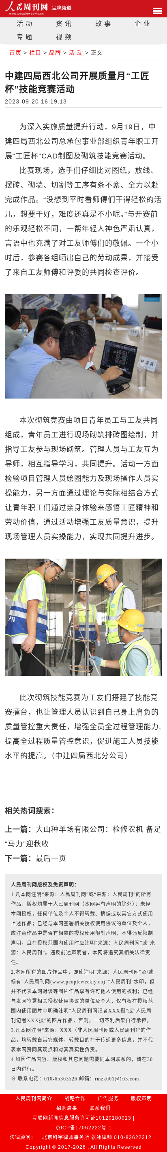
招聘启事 (66, 1108)
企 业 (142, 23)
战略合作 (75, 1098)
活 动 (24, 23)
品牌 (55, 52)
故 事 (103, 23)
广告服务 (108, 1098)
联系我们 (100, 1108)
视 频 (64, 37)
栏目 (35, 52)
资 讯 (64, 23)
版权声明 (141, 1098)
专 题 (24, 37)
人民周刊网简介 (33, 1098)
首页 (15, 52)
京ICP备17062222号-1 (84, 1128)
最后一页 (51, 859)
